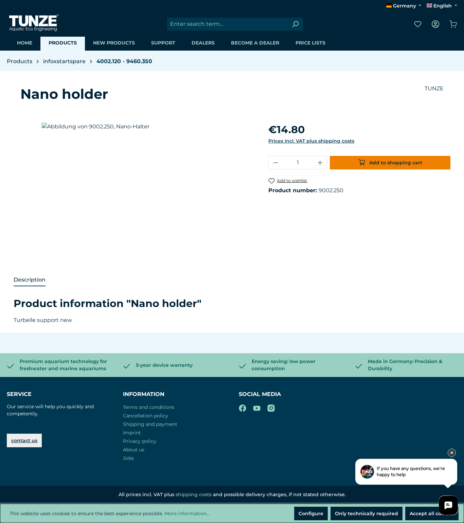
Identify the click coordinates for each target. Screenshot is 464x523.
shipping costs (194, 494)
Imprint (132, 433)
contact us (24, 440)
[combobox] (227, 24)
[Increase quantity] (320, 162)
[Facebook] (242, 407)
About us (133, 450)
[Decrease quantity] (275, 162)
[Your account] (435, 24)
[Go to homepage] (34, 22)
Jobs (128, 458)
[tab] (30, 280)
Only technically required (366, 513)
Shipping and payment (150, 424)
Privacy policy (139, 441)
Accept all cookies (432, 513)
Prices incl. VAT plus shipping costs (311, 141)
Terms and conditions (148, 407)
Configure (311, 513)
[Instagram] (271, 407)
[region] (141, 196)
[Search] (295, 24)
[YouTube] (257, 407)
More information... (187, 513)
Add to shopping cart (395, 163)
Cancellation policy (145, 416)
